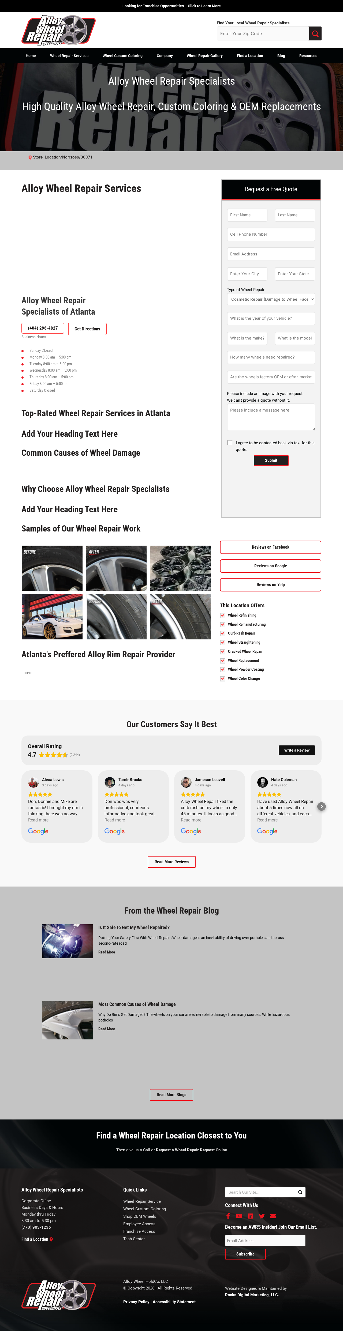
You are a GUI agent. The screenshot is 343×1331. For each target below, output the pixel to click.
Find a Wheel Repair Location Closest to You (171, 1135)
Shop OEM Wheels (139, 1216)
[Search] (300, 1192)
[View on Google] (33, 782)
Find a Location (250, 56)
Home (31, 56)
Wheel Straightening (244, 642)
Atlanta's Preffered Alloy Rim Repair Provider (98, 654)
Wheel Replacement (243, 660)
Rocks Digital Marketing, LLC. (252, 1294)
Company (165, 56)
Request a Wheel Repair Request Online (191, 1150)
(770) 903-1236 (36, 1227)
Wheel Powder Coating (246, 669)
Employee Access (139, 1223)
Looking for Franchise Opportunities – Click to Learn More (171, 6)
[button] (21, 806)
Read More (106, 952)
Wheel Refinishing (242, 615)
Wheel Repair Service (142, 1201)
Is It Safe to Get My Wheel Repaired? (134, 927)
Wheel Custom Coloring (123, 56)
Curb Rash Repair (241, 633)
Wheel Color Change (244, 678)
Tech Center (134, 1238)
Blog (281, 56)
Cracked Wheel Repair (245, 651)
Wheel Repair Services (69, 56)
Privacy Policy (136, 1301)
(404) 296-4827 (43, 328)
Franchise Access (139, 1231)
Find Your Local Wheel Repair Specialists (253, 23)
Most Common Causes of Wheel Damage (137, 1004)
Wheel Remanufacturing (247, 624)
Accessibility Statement (174, 1301)
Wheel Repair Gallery (205, 56)
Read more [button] (38, 820)
